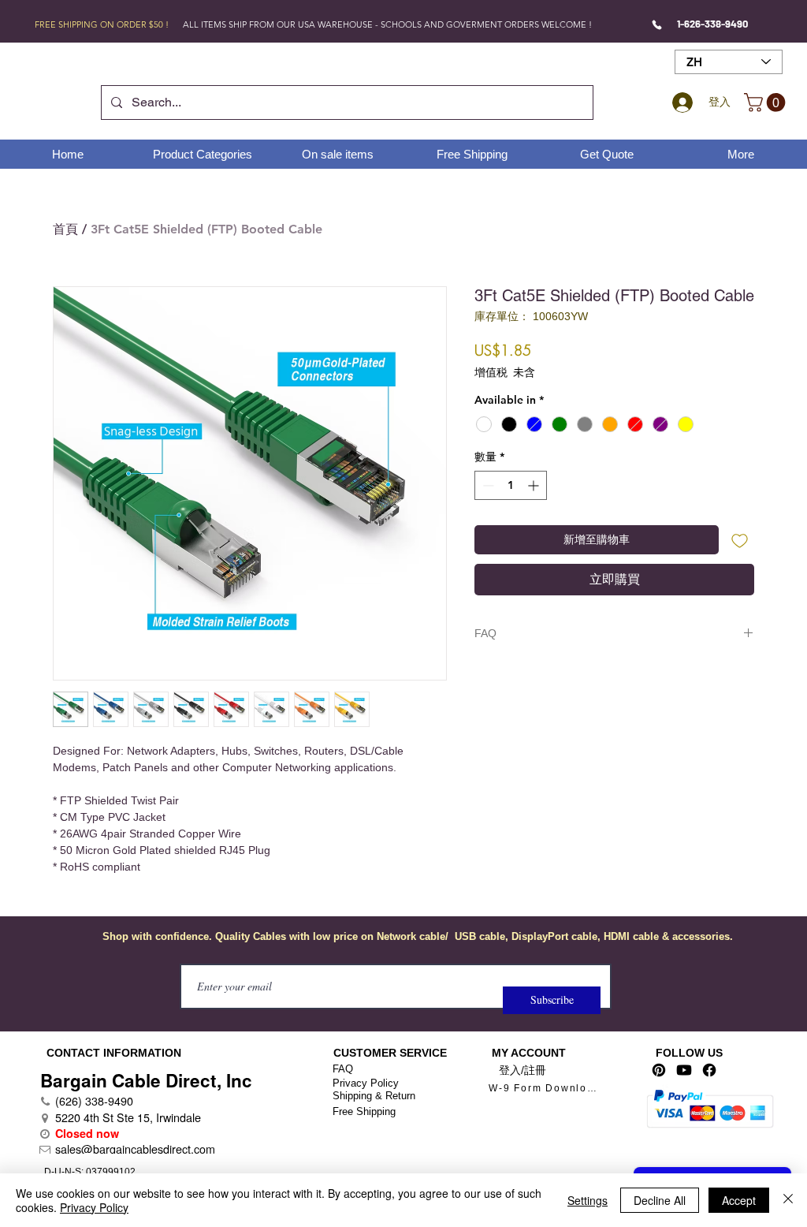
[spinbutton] (510, 485)
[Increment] (535, 485)
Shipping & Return (374, 1096)
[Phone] (657, 24)
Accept (739, 1200)
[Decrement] (486, 485)
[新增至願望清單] (739, 539)
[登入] (680, 102)
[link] (767, 102)
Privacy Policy (366, 1083)
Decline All (660, 1200)
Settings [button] (587, 1200)
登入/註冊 (522, 1070)
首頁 (65, 229)
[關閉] (788, 1200)
